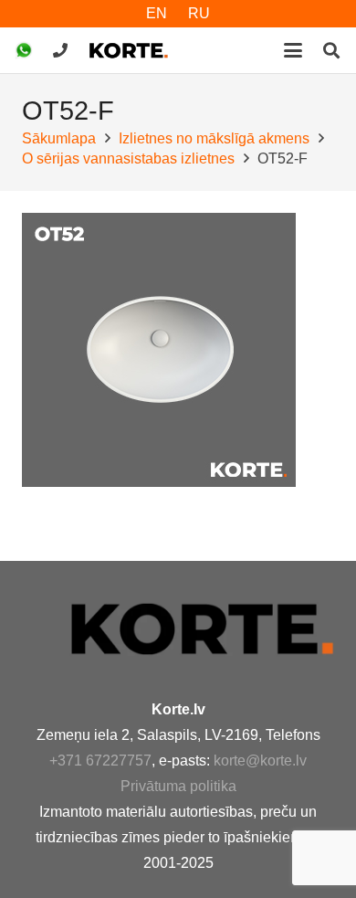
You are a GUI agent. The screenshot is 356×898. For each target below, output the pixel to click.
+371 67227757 (100, 760)
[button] (293, 50)
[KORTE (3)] (129, 50)
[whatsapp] (24, 50)
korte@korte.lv (260, 760)
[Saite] (60, 50)
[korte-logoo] (201, 628)
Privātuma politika (178, 786)
